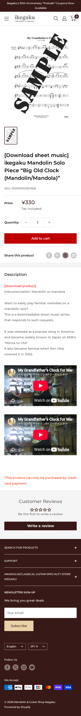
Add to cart (40, 238)
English (11, 646)
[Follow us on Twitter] (16, 667)
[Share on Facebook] (49, 255)
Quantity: (11, 222)
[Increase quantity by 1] (49, 222)
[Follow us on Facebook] (7, 667)
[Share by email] (74, 255)
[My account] (64, 18)
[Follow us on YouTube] (32, 667)
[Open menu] (6, 18)
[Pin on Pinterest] (57, 255)
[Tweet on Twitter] (65, 255)
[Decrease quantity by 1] (26, 222)
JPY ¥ (34, 646)
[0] (73, 18)
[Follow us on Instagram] (24, 667)
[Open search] (56, 18)
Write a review (40, 526)
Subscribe (19, 626)
